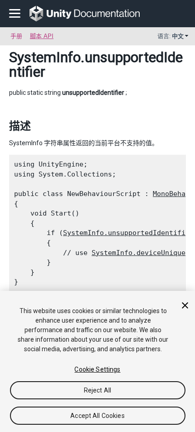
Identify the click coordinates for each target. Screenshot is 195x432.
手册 (16, 36)
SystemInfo (45, 57)
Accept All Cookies (97, 415)
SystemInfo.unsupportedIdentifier (128, 233)
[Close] (185, 305)
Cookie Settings (97, 369)
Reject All (97, 390)
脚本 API (42, 36)
